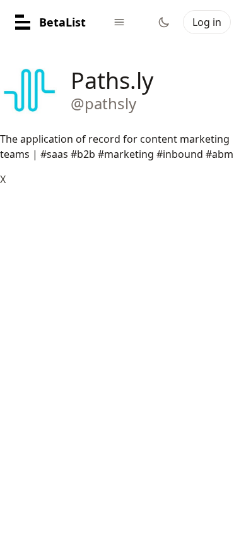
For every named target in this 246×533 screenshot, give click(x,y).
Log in (206, 22)
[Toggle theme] (164, 22)
